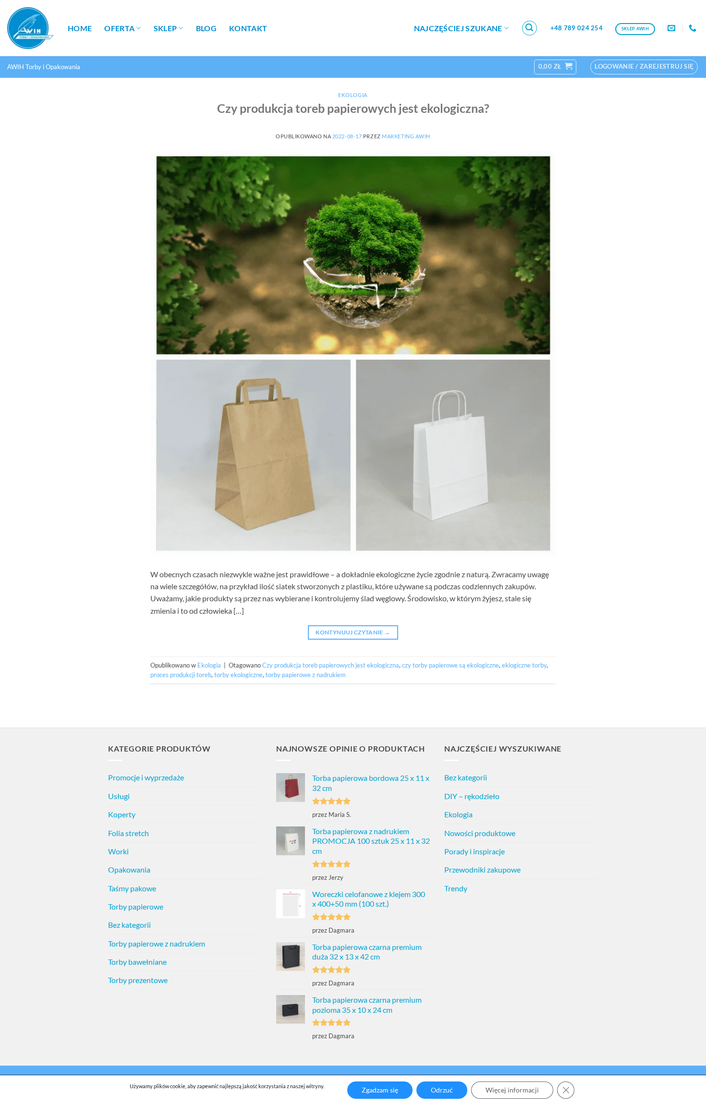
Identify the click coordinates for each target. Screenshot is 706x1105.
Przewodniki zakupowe (482, 869)
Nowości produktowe (479, 833)
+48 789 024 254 (576, 28)
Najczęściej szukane (458, 28)
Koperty (121, 814)
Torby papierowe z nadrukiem (156, 943)
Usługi (119, 796)
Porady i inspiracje (474, 851)
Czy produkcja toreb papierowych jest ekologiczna (330, 665)
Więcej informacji (512, 1090)
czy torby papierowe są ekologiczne (450, 665)
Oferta (119, 28)
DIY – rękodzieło (471, 796)
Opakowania (129, 869)
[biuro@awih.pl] (673, 28)
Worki (118, 851)
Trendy (455, 888)
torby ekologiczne (238, 675)
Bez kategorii (129, 924)
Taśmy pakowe (132, 888)
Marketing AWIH (406, 136)
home (80, 28)
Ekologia (352, 95)
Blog (206, 28)
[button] (529, 28)
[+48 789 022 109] (694, 28)
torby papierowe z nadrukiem (306, 675)
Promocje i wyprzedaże (146, 777)
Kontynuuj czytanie (353, 632)
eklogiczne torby (524, 665)
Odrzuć (442, 1090)
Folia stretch (128, 833)
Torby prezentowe (138, 979)
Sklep (165, 28)
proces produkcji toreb (180, 675)
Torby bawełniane (137, 961)
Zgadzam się (380, 1090)
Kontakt (248, 28)
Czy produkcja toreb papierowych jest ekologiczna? (353, 108)
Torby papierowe (135, 906)
